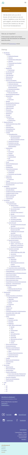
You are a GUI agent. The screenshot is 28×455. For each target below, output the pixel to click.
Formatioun (7, 200)
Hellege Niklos (9, 370)
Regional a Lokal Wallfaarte (13, 347)
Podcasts (13, 341)
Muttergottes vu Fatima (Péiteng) (16, 375)
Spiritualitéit (11, 170)
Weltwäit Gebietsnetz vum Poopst (14, 183)
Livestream (9, 176)
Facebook (23, 420)
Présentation (14, 250)
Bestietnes (11, 160)
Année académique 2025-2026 (18, 252)
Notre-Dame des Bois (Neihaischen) (17, 374)
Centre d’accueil (12, 222)
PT (6, 391)
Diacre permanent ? (15, 242)
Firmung (10, 153)
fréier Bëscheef (9, 75)
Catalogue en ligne (15, 266)
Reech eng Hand (10, 196)
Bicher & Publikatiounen (12, 163)
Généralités (13, 259)
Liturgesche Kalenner (13, 141)
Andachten (11, 323)
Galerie (12, 332)
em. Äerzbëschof (10, 71)
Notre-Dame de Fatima (11, 344)
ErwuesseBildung (10, 271)
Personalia (11, 99)
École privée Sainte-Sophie (12, 276)
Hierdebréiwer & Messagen (14, 59)
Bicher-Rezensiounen (11, 285)
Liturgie (8, 132)
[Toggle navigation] (25, 2)
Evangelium (9, 165)
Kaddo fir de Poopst (13, 301)
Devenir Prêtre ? (15, 205)
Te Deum (8, 363)
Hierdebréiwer (9, 167)
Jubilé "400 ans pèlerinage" (15, 325)
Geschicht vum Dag (13, 320)
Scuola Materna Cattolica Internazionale (16, 282)
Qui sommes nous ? (15, 209)
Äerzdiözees (7, 52)
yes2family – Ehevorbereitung (13, 283)
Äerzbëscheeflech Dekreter (12, 103)
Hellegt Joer (9, 308)
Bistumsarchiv (9, 77)
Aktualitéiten (9, 96)
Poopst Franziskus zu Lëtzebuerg (14, 295)
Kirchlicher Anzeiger (11, 104)
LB (4, 384)
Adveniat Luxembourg (11, 188)
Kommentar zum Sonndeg (14, 174)
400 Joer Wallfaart (10, 368)
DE (6, 389)
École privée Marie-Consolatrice (14, 278)
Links (5, 382)
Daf (9, 150)
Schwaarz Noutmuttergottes (15, 353)
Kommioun (11, 151)
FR (6, 387)
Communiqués (9, 111)
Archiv (9, 98)
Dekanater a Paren (10, 91)
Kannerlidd (13, 337)
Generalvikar (9, 73)
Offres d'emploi (10, 108)
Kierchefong (9, 78)
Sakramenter (9, 148)
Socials (12, 342)
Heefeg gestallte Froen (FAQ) (13, 124)
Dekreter (10, 58)
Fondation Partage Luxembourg (14, 191)
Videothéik (11, 299)
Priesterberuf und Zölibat (19, 207)
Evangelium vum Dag (13, 143)
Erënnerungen (14, 330)
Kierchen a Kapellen (11, 377)
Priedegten (11, 65)
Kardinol (8, 54)
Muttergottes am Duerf (16, 339)
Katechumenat (9, 127)
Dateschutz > (4, 403)
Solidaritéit (6, 186)
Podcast (8, 181)
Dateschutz (11, 118)
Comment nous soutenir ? (17, 212)
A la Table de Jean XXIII (16, 236)
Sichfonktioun (12, 43)
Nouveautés (13, 210)
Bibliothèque (11, 257)
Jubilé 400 (8, 306)
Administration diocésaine (14, 82)
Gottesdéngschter (10, 129)
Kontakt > (24, 439)
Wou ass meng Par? (13, 92)
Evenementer (7, 292)
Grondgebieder (9, 130)
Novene (10, 302)
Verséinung (11, 155)
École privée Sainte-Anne (12, 280)
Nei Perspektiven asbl (16, 235)
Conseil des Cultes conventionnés (16, 268)
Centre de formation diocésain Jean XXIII (16, 269)
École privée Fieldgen (11, 275)
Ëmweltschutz (11, 120)
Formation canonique (16, 219)
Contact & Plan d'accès (16, 221)
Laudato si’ (8, 309)
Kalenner (10, 61)
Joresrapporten (10, 106)
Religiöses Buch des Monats (15, 288)
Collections (13, 261)
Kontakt (8, 115)
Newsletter (9, 113)
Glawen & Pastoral (8, 122)
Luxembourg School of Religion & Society (16, 273)
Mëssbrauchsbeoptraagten (12, 94)
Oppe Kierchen (9, 361)
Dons (12, 328)
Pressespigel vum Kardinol (14, 63)
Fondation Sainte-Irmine (12, 193)
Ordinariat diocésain (13, 84)
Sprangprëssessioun (11, 346)
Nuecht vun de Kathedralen (12, 360)
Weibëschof (9, 68)
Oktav (7, 316)
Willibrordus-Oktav (13, 356)
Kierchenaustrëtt (10, 184)
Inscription (13, 254)
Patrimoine (6, 365)
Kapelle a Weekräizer (11, 372)
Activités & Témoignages (17, 247)
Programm (11, 179)
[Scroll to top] (25, 452)
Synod (9, 66)
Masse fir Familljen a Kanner (17, 139)
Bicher (9, 287)
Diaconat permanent (13, 240)
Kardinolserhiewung (13, 56)
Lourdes (8, 358)
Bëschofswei (11, 70)
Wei (9, 158)
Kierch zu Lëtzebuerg (11, 80)
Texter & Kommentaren (12, 169)
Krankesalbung (12, 157)
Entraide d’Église (10, 190)
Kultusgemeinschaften (13, 89)
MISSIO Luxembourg (11, 195)
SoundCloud (22, 414)
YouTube (8, 414)
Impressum (9, 117)
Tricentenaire (9, 198)
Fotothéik (10, 321)
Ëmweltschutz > (5, 405)
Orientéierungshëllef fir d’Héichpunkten (16, 311)
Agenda (8, 101)
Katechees (8, 125)
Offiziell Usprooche (13, 297)
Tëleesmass (9, 177)
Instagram (10, 420)
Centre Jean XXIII (10, 202)
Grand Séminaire (12, 203)
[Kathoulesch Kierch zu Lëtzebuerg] (3, 2)
